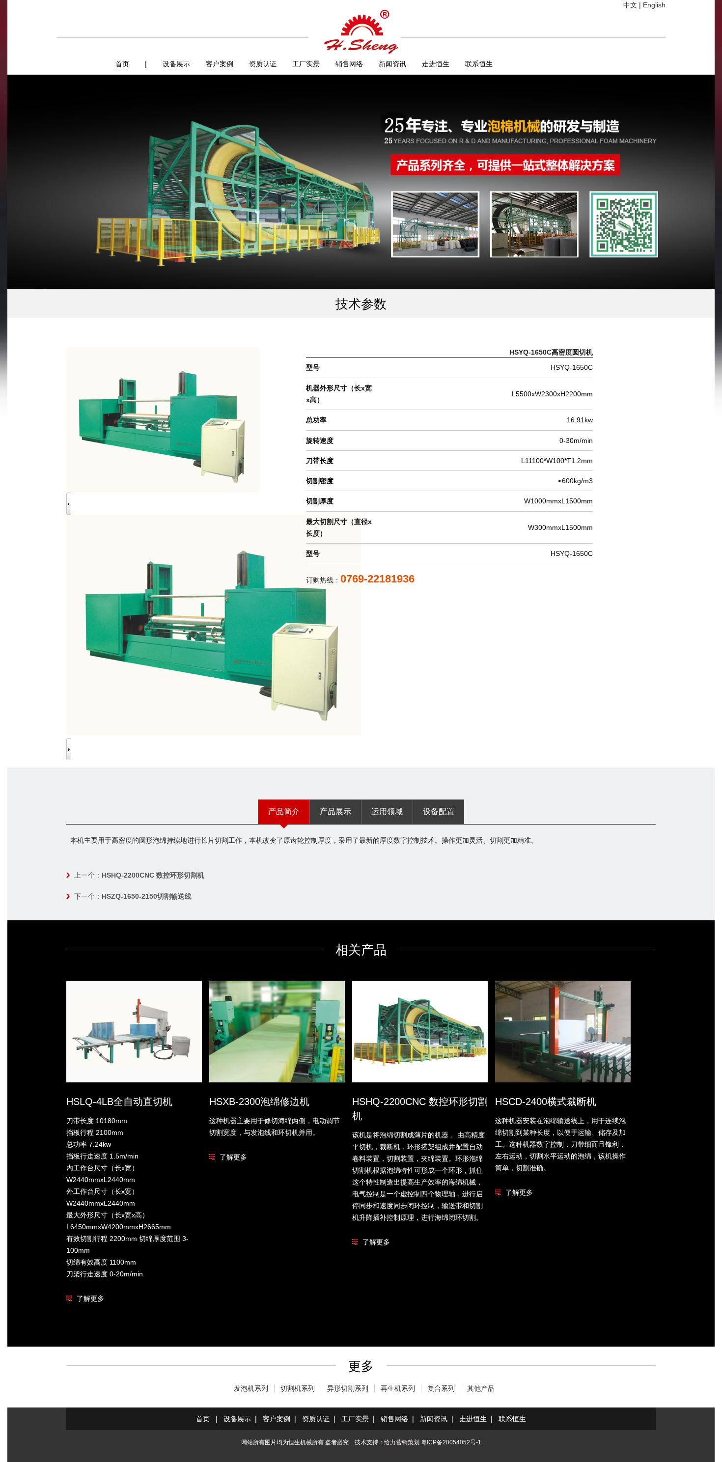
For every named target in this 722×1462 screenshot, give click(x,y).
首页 (122, 64)
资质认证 (263, 64)
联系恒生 (479, 64)
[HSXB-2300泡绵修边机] (277, 1080)
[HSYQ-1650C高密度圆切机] (213, 733)
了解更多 (90, 1298)
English (654, 5)
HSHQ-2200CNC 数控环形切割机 (153, 875)
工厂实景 (306, 64)
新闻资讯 (392, 64)
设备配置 (438, 811)
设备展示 (176, 64)
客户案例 (219, 64)
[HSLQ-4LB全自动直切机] (134, 1080)
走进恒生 (435, 64)
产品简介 (284, 811)
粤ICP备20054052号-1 (451, 1442)
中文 (630, 5)
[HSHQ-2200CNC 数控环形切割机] (420, 1080)
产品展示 (335, 811)
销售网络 (349, 64)
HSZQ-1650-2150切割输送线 (147, 896)
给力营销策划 (401, 1442)
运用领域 (387, 811)
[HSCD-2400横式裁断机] (563, 1080)
